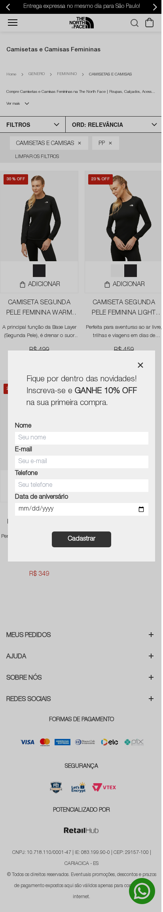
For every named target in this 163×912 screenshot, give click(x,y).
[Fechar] (140, 365)
